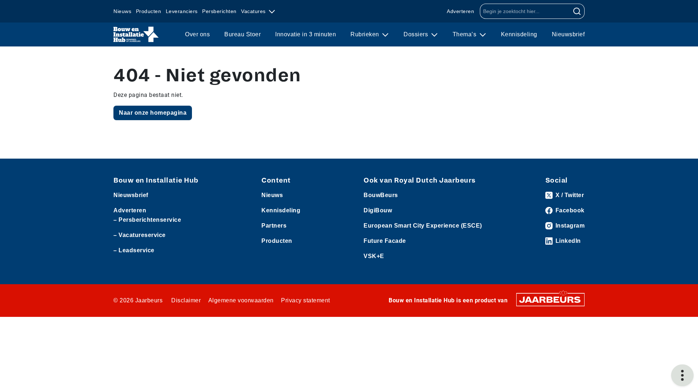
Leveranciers (182, 11)
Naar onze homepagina (152, 113)
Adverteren (460, 11)
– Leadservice (134, 250)
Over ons (197, 34)
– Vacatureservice (139, 235)
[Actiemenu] (682, 375)
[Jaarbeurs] (550, 299)
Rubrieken (365, 34)
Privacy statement (305, 300)
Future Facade (385, 241)
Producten (148, 11)
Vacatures (254, 11)
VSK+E (374, 256)
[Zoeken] (577, 11)
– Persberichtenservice (147, 220)
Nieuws (122, 11)
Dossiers (417, 34)
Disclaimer (186, 300)
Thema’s (465, 34)
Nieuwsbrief (568, 34)
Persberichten (219, 11)
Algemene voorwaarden (241, 300)
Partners (273, 225)
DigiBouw (378, 210)
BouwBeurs (381, 195)
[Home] (136, 34)
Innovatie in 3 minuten (305, 34)
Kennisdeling (519, 34)
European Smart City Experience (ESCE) (423, 225)
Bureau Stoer (242, 34)
